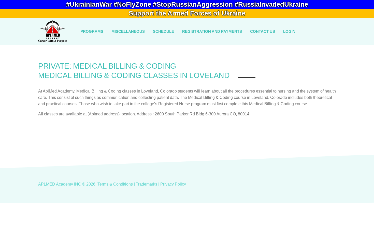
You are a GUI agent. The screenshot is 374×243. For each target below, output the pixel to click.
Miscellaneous (128, 31)
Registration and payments (212, 31)
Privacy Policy (173, 184)
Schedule (163, 31)
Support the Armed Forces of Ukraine (187, 13)
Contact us (262, 31)
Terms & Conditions (115, 184)
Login (289, 31)
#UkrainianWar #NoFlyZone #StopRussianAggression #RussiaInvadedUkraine (187, 4)
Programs (91, 31)
